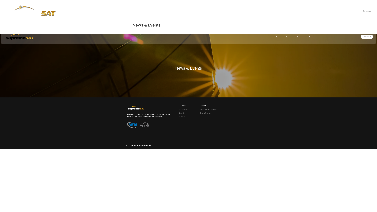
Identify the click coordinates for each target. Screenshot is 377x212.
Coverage (193, 11)
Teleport (204, 11)
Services (181, 11)
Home (171, 11)
